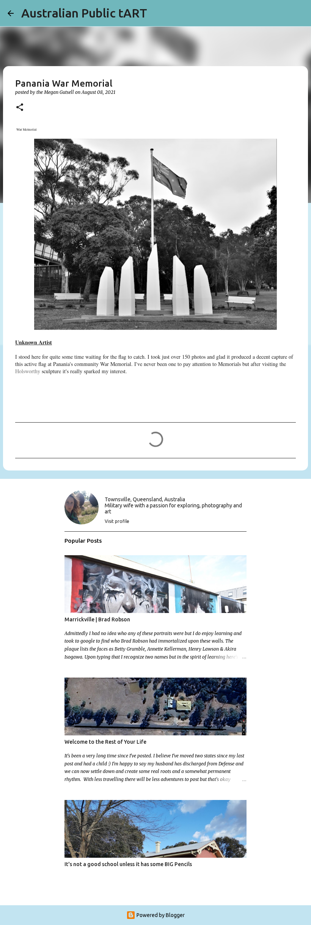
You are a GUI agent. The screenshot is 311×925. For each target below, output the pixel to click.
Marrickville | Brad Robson (97, 619)
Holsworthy (27, 371)
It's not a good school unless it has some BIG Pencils (128, 864)
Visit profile (117, 521)
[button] (19, 108)
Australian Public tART (84, 13)
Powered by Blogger (160, 915)
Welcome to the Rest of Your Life (105, 742)
